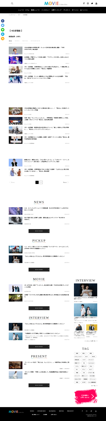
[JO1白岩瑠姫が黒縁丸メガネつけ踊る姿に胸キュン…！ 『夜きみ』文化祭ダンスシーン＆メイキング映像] (15, 111)
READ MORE (39, 231)
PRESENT (70, 411)
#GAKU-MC (31, 53)
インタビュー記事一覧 (90, 341)
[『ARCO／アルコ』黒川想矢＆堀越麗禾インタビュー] (91, 327)
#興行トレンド (84, 375)
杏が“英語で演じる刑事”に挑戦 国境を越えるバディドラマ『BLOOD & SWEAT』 (44, 218)
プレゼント (66, 10)
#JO (30, 291)
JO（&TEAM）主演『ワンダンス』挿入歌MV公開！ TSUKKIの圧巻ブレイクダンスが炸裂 (46, 286)
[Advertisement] (39, 22)
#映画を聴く (77, 359)
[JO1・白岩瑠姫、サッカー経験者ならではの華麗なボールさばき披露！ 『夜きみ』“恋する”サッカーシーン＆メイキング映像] (15, 79)
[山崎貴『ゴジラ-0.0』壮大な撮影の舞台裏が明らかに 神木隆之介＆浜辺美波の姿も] (15, 298)
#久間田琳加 (31, 143)
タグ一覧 (93, 385)
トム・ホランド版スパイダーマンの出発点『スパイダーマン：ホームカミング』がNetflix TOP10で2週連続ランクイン (46, 247)
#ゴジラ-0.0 (30, 301)
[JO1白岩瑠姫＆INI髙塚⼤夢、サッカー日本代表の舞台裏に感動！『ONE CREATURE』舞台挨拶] (15, 50)
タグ (19, 14)
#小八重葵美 (31, 262)
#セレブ (90, 369)
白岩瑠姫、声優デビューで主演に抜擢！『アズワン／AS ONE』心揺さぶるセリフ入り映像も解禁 (46, 58)
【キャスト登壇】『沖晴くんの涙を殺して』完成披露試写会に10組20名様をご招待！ (46, 372)
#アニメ (83, 369)
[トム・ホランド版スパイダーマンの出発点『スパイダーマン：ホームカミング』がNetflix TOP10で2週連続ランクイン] (15, 249)
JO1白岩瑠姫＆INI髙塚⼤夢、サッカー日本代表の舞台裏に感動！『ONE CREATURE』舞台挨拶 (44, 48)
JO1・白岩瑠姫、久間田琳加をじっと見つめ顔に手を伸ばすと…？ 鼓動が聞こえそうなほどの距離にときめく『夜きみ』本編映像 (46, 67)
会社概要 (45, 414)
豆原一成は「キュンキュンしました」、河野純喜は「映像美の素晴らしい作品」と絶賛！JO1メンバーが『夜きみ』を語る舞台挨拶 (46, 118)
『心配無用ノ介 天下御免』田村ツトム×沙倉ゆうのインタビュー (42, 333)
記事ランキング (57, 10)
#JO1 (32, 82)
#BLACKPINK (27, 214)
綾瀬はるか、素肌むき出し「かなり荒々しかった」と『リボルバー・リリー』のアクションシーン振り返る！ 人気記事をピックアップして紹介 (46, 160)
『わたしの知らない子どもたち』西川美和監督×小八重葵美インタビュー (44, 256)
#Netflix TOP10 (31, 252)
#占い (77, 369)
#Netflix (26, 252)
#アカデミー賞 (91, 372)
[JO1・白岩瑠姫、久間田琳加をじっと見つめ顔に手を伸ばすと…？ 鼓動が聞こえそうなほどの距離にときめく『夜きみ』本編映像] (15, 70)
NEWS (32, 411)
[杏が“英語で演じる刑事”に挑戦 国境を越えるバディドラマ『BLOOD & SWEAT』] (15, 220)
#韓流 (91, 353)
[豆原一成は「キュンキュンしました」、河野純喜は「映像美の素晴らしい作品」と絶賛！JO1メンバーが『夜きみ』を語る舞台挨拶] (15, 121)
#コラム (77, 366)
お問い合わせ (53, 414)
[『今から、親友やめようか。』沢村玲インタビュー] (79, 327)
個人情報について (35, 414)
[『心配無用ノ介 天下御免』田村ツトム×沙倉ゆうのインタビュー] (15, 336)
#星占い (83, 353)
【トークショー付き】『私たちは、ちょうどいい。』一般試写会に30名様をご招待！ (46, 363)
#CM (84, 372)
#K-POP (83, 382)
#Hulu (91, 366)
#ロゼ (32, 214)
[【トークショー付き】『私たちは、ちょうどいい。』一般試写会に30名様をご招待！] (15, 365)
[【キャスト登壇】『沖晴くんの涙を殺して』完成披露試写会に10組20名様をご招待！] (15, 375)
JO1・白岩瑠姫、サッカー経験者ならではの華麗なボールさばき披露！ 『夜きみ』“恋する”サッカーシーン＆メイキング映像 (46, 77)
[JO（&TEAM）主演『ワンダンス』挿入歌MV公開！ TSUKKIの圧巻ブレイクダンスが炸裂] (15, 288)
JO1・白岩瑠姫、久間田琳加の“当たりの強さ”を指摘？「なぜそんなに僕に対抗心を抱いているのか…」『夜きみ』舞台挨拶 (46, 170)
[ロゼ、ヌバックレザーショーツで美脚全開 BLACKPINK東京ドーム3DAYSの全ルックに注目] (15, 211)
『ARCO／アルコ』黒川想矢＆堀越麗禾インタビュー (91, 332)
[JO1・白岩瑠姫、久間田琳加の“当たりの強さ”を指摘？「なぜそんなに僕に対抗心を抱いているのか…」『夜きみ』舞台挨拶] (15, 172)
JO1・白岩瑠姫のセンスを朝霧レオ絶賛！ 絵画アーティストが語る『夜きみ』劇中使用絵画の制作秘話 (46, 138)
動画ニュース (35, 10)
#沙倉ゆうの (32, 339)
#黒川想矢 (88, 336)
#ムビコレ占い (91, 363)
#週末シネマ (84, 366)
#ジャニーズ (77, 375)
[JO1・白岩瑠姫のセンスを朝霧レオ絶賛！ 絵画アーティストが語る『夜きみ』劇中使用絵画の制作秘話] (15, 140)
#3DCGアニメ (34, 63)
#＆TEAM (26, 291)
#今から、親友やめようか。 (79, 337)
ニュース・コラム (23, 10)
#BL (84, 363)
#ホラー (86, 356)
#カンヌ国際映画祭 (92, 382)
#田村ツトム (27, 339)
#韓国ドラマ (77, 363)
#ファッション (93, 379)
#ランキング (91, 359)
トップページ (12, 14)
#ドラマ (84, 359)
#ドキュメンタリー (78, 356)
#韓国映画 (85, 379)
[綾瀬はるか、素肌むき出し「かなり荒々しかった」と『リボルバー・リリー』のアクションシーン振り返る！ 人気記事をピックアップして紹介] (15, 162)
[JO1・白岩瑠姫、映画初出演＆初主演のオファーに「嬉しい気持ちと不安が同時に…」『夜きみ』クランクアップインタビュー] (15, 130)
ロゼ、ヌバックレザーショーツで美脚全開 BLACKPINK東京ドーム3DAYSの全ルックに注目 (46, 209)
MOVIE (61, 411)
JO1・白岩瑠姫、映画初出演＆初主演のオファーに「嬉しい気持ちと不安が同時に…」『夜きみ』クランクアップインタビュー (46, 128)
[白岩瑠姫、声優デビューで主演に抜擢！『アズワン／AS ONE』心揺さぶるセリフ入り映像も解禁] (15, 60)
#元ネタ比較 (92, 375)
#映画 (77, 353)
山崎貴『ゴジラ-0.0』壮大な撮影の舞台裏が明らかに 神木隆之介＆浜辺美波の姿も (46, 295)
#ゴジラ (26, 301)
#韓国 (77, 372)
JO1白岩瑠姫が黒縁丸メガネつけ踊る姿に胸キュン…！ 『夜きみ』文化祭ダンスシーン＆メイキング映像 (46, 109)
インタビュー (46, 10)
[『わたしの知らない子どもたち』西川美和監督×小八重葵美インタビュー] (15, 259)
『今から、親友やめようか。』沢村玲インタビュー (79, 332)
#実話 (77, 382)
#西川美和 (26, 262)
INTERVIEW (41, 411)
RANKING (52, 411)
